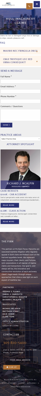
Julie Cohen (9, 314)
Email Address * (8, 86)
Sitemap (21, 383)
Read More (9, 205)
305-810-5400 (29, 6)
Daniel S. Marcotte (13, 294)
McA (8, 4)
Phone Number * (8, 96)
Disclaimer (31, 383)
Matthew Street (11, 311)
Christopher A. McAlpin (15, 297)
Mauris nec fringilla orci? (20, 51)
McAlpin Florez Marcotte (22, 380)
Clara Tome (9, 316)
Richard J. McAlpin (12, 299)
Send (6, 125)
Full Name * (6, 76)
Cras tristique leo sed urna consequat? (17, 61)
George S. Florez (11, 291)
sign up (12, 367)
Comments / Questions (12, 106)
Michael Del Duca (11, 308)
